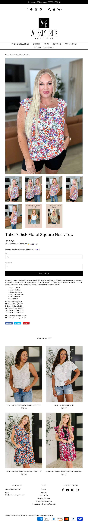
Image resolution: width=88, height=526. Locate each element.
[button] (44, 244)
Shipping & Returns (43, 498)
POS (22, 515)
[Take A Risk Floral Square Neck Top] (13, 189)
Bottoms (57, 44)
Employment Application (44, 501)
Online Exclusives (20, 44)
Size (6, 253)
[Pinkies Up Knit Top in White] (64, 374)
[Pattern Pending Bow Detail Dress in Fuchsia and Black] (64, 440)
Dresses (36, 44)
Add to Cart (44, 273)
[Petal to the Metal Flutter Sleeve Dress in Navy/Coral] (23, 440)
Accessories (71, 44)
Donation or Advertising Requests (44, 504)
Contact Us (44, 495)
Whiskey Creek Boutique (12, 515)
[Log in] (54, 9)
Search (44, 489)
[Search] (49, 9)
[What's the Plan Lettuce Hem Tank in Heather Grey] (23, 374)
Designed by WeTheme (46, 515)
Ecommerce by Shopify (32, 515)
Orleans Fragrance (44, 48)
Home (7, 55)
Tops (46, 44)
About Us (44, 492)
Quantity (8, 262)
